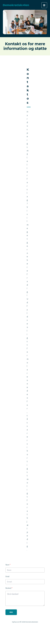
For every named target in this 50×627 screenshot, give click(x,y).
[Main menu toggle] (44, 5)
